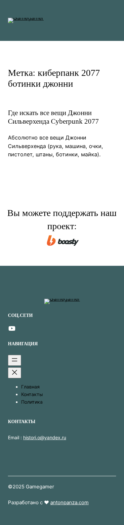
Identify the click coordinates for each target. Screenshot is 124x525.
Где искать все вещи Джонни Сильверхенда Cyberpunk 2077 (53, 117)
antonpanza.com (69, 502)
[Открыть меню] (14, 360)
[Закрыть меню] (14, 372)
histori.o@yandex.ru (44, 437)
